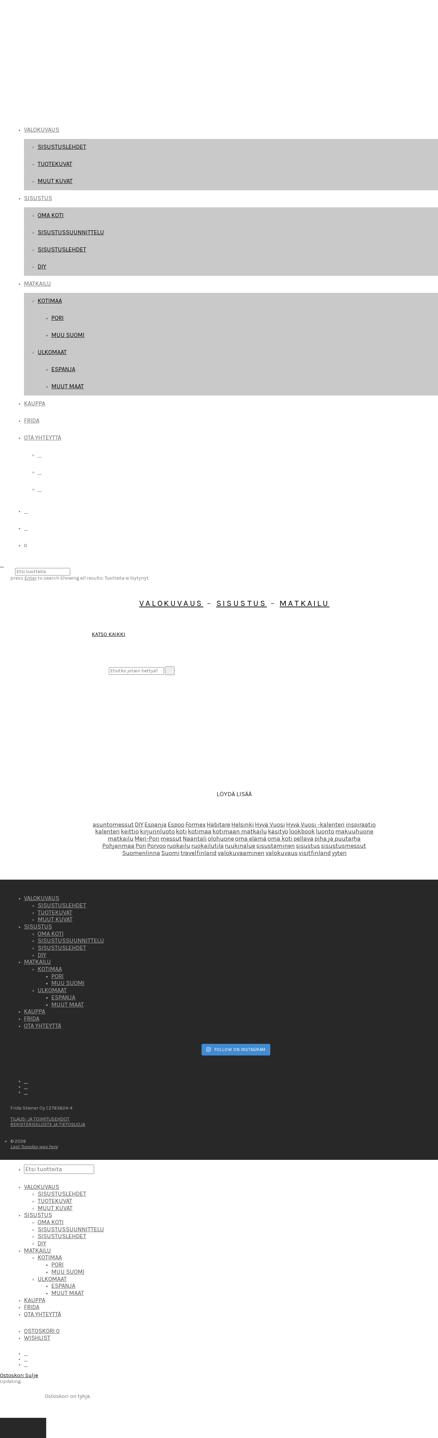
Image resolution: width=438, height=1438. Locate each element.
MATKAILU (37, 283)
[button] (170, 670)
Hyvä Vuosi (270, 824)
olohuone (221, 838)
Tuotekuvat (55, 164)
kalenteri (107, 831)
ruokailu (178, 846)
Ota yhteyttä (42, 437)
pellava (303, 838)
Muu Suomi (68, 335)
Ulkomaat (52, 352)
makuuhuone (354, 831)
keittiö (130, 831)
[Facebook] (40, 455)
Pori (57, 318)
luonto (325, 831)
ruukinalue (240, 846)
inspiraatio (361, 824)
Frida (31, 420)
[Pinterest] (40, 489)
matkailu (120, 838)
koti (181, 831)
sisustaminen (275, 846)
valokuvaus (282, 853)
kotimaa (199, 831)
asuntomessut (113, 824)
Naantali (195, 838)
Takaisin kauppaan (23, 1428)
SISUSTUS (38, 198)
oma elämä (251, 838)
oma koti (280, 838)
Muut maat (67, 386)
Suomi (170, 853)
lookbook (302, 831)
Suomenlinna (141, 853)
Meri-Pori (146, 838)
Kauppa (34, 403)
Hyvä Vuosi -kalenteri (315, 824)
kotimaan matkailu (239, 831)
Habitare (218, 824)
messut (171, 838)
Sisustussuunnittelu (71, 232)
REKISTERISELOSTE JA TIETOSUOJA (47, 1124)
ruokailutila (207, 846)
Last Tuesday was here (34, 1147)
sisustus (308, 846)
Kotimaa (50, 301)
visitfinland (315, 853)
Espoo (176, 824)
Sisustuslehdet (62, 147)
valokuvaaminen (241, 853)
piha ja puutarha (337, 838)
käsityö (278, 831)
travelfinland (199, 853)
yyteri (339, 853)
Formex (195, 824)
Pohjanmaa (118, 846)
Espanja (63, 369)
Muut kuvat (55, 181)
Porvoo (156, 846)
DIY (42, 266)
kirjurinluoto (157, 831)
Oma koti (51, 215)
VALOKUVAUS (41, 129)
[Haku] (26, 511)
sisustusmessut (343, 846)
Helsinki (242, 824)
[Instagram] (40, 472)
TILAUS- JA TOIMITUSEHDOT (39, 1119)
